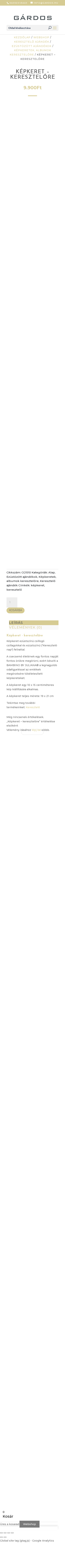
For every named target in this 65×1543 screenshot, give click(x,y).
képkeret (37, 585)
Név (12, 1171)
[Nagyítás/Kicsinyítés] (1, 1532)
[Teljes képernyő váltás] (5, 1532)
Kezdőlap (22, 37)
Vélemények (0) (25, 627)
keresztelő (14, 589)
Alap (51, 572)
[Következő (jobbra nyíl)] (5, 1537)
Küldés (20, 1205)
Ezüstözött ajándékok (31, 46)
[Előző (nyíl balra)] (1, 1537)
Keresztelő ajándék (31, 41)
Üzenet (15, 1194)
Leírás (16, 623)
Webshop (41, 37)
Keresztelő (33, 707)
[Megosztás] (8, 1532)
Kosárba (15, 610)
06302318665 (18, 2)
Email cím (16, 1178)
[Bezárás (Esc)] (12, 1532)
